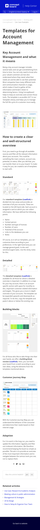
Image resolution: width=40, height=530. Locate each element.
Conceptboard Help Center (12, 20)
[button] (27, 474)
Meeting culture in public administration (19, 494)
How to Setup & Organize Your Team (18, 504)
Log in (35, 12)
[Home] (12, 6)
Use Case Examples (22, 22)
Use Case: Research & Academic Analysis (19, 491)
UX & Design (9, 501)
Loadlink (26, 199)
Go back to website (20, 523)
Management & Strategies (14, 497)
